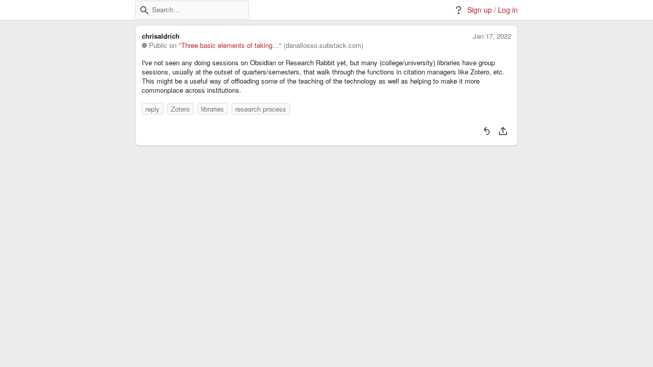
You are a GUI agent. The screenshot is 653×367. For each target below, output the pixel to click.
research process (260, 109)
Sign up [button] (479, 10)
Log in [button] (508, 10)
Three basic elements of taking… (230, 45)
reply (152, 109)
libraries (212, 109)
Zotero (180, 109)
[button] (144, 10)
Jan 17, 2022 (492, 36)
